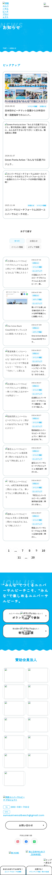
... (15, 550)
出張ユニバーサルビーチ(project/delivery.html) (13, 870)
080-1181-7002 (17, 807)
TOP (5, 48)
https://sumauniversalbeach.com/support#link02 (26, 631)
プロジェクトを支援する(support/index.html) (26, 615)
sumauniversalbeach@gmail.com (23, 814)
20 (33, 557)
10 (43, 550)
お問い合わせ (26, 825)
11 (19, 557)
